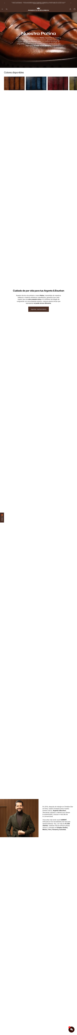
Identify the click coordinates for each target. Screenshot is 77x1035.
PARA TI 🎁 (2, 517)
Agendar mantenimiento (38, 309)
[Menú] (2, 9)
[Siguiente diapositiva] (71, 3)
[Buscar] (6, 9)
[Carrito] (74, 9)
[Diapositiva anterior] (5, 3)
